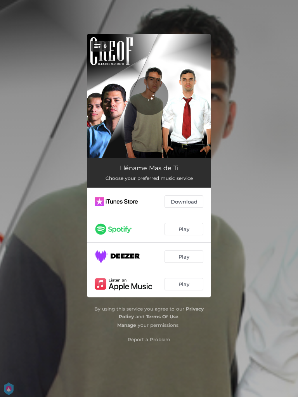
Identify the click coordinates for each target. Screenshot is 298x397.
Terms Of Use (162, 316)
